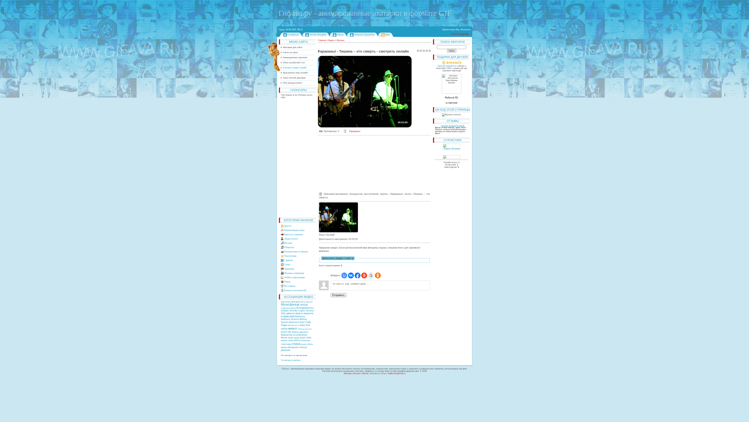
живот (292, 328)
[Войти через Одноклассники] (378, 275)
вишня (284, 340)
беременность (293, 325)
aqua (289, 344)
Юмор (287, 281)
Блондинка (302, 307)
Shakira (295, 332)
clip (289, 332)
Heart (284, 332)
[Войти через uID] (344, 275)
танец (291, 340)
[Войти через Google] (371, 275)
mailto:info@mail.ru (397, 373)
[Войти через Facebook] (357, 275)
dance (297, 340)
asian (303, 337)
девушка (285, 350)
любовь (304, 304)
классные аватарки (291, 301)
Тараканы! (354, 131)
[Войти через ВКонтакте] (351, 275)
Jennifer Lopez (297, 310)
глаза (296, 344)
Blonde (284, 337)
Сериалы (288, 260)
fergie (290, 337)
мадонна (308, 313)
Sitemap (347, 373)
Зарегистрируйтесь (447, 66)
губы (308, 337)
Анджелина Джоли (288, 308)
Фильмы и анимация (294, 273)
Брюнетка (286, 334)
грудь (296, 337)
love (308, 325)
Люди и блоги (291, 238)
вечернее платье (297, 347)
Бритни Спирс (297, 322)
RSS (387, 34)
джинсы (290, 313)
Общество (289, 247)
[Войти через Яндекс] (364, 275)
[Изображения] (338, 217)
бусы (310, 344)
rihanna (295, 319)
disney (303, 302)
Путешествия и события (296, 251)
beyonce (308, 329)
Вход (340, 34)
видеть (299, 313)
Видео (331, 40)
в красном (287, 316)
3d (294, 335)
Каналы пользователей (295, 290)
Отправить (338, 295)
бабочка (301, 329)
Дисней (309, 302)
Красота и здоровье (293, 234)
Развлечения (290, 256)
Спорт (287, 264)
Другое (287, 225)
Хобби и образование (294, 277)
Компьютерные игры (294, 230)
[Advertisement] (297, 157)
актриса (304, 344)
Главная (293, 34)
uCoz (383, 373)
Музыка (288, 243)
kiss (312, 308)
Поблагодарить (364, 34)
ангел (284, 347)
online (284, 328)
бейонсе (285, 319)
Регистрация (318, 34)
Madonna (300, 316)
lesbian (285, 310)
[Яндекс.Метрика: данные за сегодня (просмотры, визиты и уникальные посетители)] (451, 147)
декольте (303, 332)
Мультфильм (290, 304)
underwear (301, 334)
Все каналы (289, 286)
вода (302, 325)
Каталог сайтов (360, 373)
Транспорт (289, 268)
